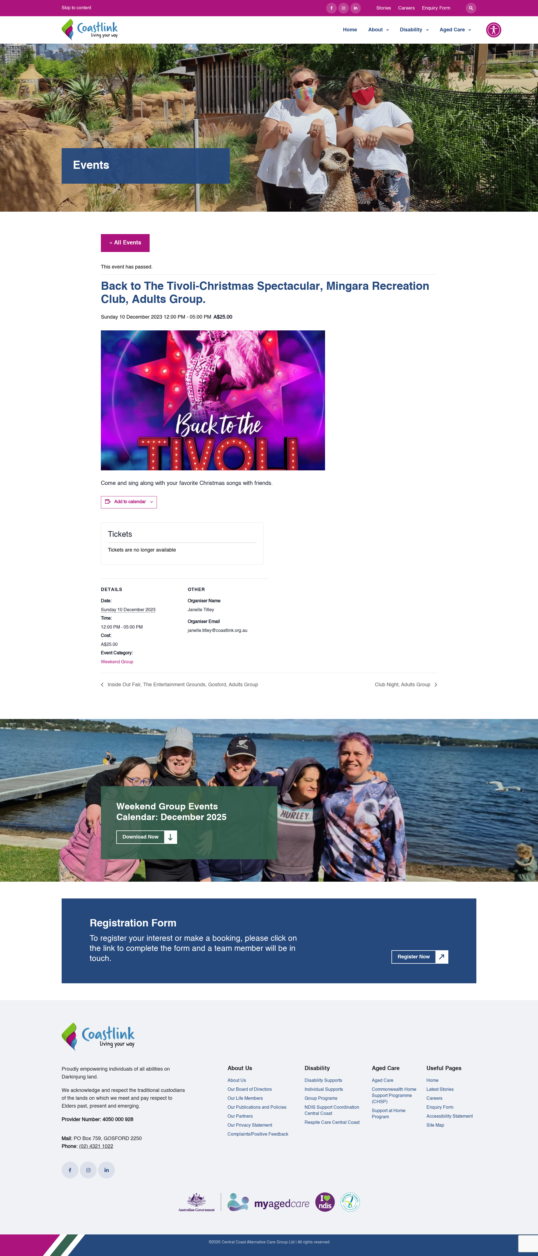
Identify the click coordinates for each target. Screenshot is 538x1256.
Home (350, 29)
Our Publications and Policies (257, 1107)
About (375, 29)
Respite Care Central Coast (332, 1122)
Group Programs (321, 1098)
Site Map (435, 1125)
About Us (237, 1080)
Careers (406, 8)
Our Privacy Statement (250, 1125)
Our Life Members (245, 1098)
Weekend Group (117, 662)
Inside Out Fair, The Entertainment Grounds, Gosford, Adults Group (182, 684)
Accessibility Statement (449, 1116)
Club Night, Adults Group (403, 684)
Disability (411, 29)
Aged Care (452, 29)
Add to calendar (130, 502)
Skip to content (76, 8)
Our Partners (240, 1116)
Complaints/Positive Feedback (258, 1134)
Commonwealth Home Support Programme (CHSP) (394, 1095)
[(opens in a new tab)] (331, 8)
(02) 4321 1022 (96, 1146)
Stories (383, 8)
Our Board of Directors (250, 1089)
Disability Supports (323, 1080)
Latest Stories (440, 1089)
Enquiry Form (436, 8)
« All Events (125, 243)
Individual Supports (324, 1089)
